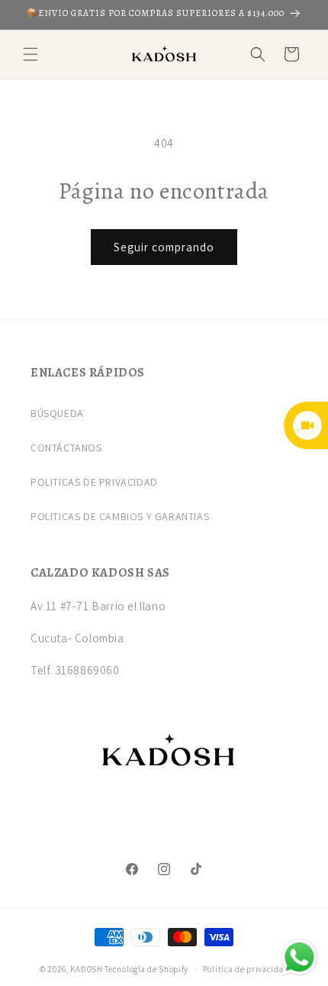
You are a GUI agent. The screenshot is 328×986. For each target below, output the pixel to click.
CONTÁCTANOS (66, 447)
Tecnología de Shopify (146, 969)
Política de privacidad (245, 969)
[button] (30, 54)
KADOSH (86, 969)
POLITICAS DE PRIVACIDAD (94, 482)
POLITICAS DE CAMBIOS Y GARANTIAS (120, 516)
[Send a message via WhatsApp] (299, 957)
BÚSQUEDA (57, 413)
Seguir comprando (164, 247)
